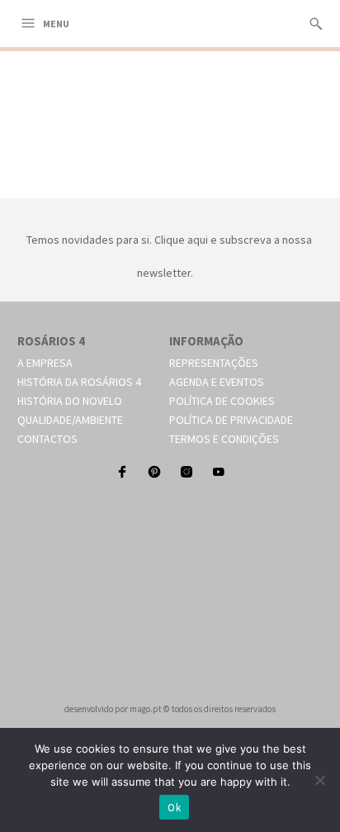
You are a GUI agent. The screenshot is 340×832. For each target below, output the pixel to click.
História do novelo (69, 400)
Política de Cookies (222, 400)
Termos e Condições (224, 438)
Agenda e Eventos (216, 381)
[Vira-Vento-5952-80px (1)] (170, 179)
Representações (213, 362)
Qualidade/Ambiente (70, 419)
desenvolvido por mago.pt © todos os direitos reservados (170, 709)
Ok (174, 808)
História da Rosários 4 (79, 381)
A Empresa (45, 362)
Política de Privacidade (231, 419)
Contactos (47, 438)
